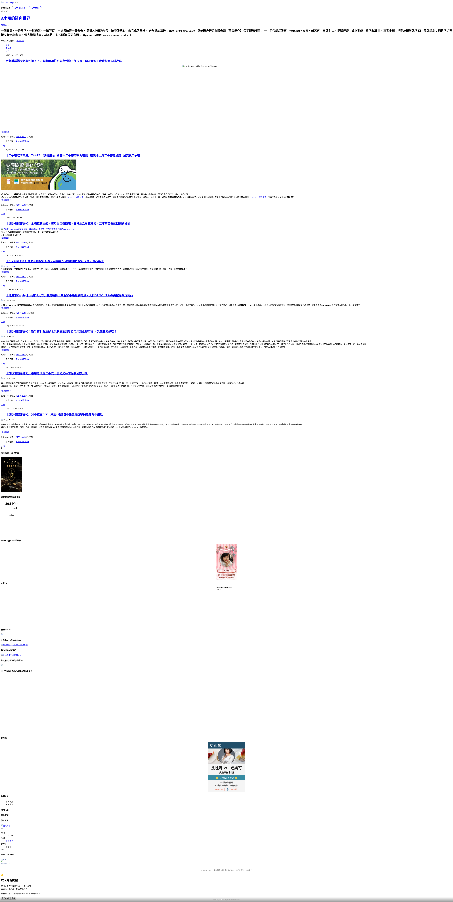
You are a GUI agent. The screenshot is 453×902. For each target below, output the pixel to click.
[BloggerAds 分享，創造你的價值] (226, 552)
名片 (7, 51)
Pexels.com (236, 899)
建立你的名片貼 (5, 863)
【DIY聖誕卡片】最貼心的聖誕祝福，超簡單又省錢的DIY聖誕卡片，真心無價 (55, 261)
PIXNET (209, 870)
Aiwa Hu (3, 859)
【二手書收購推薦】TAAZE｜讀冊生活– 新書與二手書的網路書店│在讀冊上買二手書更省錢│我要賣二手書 (73, 155)
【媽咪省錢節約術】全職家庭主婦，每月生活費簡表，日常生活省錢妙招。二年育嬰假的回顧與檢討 (68, 223)
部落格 (8, 48)
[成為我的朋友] (14, 645)
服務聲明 (249, 870)
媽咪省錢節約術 (22, 141)
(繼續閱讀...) (6, 132)
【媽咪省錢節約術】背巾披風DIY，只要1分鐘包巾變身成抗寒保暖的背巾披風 (54, 414)
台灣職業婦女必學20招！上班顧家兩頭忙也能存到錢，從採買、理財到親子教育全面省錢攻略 (64, 61)
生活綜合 (20, 41)
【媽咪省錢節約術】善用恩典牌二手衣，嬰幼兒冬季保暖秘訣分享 (47, 373)
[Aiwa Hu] (2, 861)
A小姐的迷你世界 (15, 18)
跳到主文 (4, 25)
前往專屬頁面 (226, 562)
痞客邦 (19, 137)
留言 (24, 137)
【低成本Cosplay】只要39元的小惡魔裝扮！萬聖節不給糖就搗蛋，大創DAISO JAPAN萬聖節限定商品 (69, 295)
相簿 (7, 45)
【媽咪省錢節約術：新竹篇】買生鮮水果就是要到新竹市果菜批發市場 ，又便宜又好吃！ (61, 331)
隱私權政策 (240, 870)
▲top (3, 146)
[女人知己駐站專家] (11, 655)
